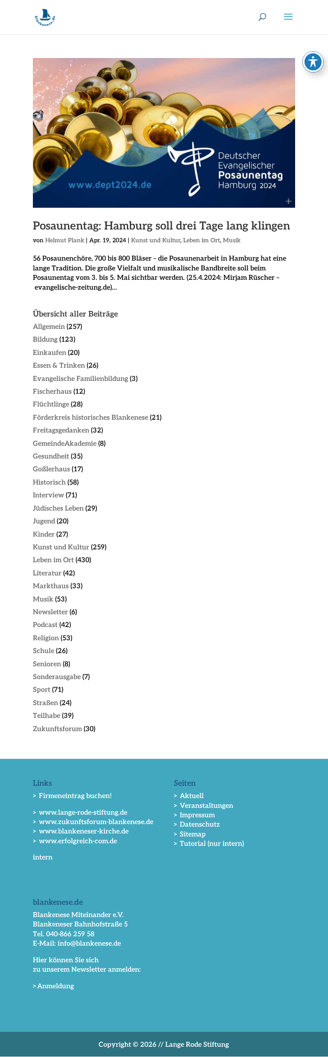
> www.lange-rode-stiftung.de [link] (80, 813)
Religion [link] (46, 638)
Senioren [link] (47, 664)
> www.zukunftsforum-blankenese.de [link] (93, 822)
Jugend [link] (44, 521)
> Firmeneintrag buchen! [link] (72, 796)
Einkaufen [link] (49, 353)
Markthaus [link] (51, 586)
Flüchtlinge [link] (51, 405)
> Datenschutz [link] (197, 825)
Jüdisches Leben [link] (58, 509)
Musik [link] (231, 240)
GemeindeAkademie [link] (65, 444)
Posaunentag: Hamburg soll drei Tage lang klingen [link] (161, 226)
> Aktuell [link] (189, 796)
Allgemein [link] (49, 327)
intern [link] (43, 858)
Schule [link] (43, 651)
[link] (45, 17)
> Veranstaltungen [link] (203, 806)
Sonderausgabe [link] (57, 677)
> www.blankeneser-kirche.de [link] (81, 832)
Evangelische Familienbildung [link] (80, 379)
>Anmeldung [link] (53, 986)
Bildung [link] (45, 340)
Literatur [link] (47, 573)
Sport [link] (41, 690)
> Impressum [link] (194, 815)
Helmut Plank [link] (64, 240)
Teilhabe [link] (46, 716)
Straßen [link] (45, 703)
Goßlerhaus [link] (51, 469)
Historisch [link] (49, 483)
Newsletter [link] (50, 612)
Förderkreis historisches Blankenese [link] (90, 418)
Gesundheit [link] (51, 457)
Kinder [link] (44, 535)
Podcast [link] (45, 625)
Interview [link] (48, 495)
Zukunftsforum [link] (57, 729)
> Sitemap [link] (190, 834)
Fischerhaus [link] (52, 392)
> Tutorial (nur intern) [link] (209, 844)
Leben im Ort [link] (201, 240)
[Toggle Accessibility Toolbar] (313, 62)
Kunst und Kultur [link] (155, 240)
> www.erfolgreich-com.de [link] (75, 841)
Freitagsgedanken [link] (61, 431)
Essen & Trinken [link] (59, 366)
